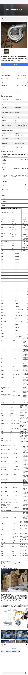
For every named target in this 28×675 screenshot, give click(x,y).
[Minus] (26, 644)
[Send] (26, 673)
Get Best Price (15, 64)
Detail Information (15, 91)
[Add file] (2, 673)
